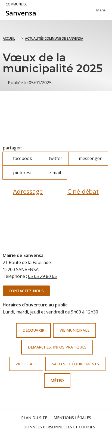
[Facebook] (47, 398)
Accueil (9, 38)
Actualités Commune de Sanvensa (54, 38)
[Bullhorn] (64, 398)
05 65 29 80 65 (42, 276)
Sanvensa (21, 10)
